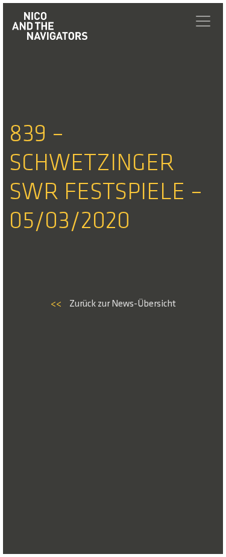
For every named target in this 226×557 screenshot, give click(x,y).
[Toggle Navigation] (203, 21)
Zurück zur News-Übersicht (113, 304)
